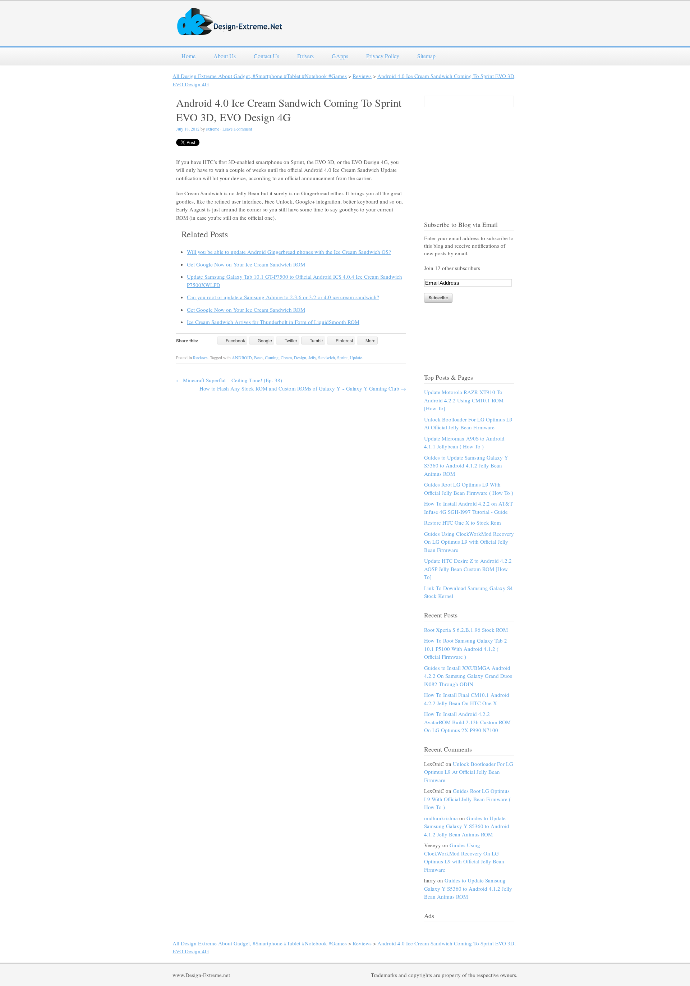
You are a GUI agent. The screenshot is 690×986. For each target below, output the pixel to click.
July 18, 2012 (187, 129)
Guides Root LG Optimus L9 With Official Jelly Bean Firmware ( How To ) (467, 799)
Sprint (342, 357)
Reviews (362, 75)
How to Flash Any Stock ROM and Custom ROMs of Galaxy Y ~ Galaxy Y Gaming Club (302, 388)
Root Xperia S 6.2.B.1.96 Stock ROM (466, 629)
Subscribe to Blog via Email (461, 224)
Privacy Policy (382, 56)
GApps (340, 56)
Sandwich (326, 357)
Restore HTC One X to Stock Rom (462, 522)
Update (356, 357)
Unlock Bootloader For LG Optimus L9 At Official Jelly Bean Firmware (468, 772)
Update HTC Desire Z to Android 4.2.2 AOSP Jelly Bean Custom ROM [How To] (468, 568)
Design (300, 357)
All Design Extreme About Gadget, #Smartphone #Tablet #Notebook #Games (259, 75)
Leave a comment (237, 129)
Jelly (312, 357)
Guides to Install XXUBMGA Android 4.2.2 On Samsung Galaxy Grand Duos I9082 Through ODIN (468, 676)
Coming (272, 357)
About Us (224, 56)
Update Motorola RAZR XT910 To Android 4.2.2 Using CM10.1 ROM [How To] (463, 400)
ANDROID (242, 357)
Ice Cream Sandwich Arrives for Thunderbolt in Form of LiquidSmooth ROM (273, 321)
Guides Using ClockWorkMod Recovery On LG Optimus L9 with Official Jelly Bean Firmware (469, 541)
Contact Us (266, 56)
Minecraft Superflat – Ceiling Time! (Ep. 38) (229, 380)
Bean (258, 357)
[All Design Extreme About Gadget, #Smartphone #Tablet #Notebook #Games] (230, 30)
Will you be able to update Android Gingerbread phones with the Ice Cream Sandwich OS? (289, 251)
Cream (286, 357)
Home (188, 56)
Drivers (305, 56)
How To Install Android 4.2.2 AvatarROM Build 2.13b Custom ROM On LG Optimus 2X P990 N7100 (467, 722)
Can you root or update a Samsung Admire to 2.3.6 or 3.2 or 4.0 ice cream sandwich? (283, 297)
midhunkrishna (441, 818)
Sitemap (426, 56)
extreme (212, 129)
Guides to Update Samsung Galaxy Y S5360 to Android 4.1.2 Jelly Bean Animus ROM (466, 465)
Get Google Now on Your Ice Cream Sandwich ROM (246, 264)
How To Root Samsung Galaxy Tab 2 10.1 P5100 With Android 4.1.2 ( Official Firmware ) (465, 648)
